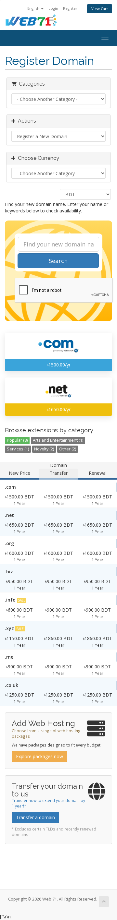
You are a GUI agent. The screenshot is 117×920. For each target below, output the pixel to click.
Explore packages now (39, 756)
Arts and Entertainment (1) (58, 440)
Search (58, 261)
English (33, 8)
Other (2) (67, 449)
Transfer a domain (35, 817)
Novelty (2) (44, 449)
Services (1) (18, 449)
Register (70, 8)
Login (53, 8)
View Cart (99, 8)
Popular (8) (17, 440)
